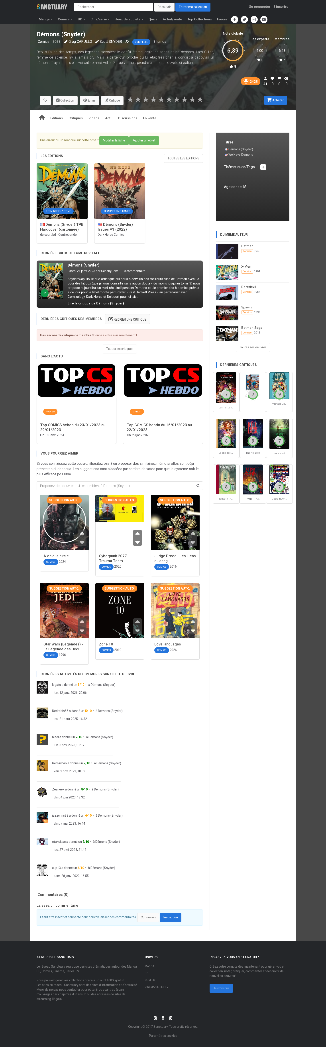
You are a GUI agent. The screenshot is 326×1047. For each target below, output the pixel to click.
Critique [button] (114, 100)
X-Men (246, 267)
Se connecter (259, 7)
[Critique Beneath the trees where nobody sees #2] (226, 479)
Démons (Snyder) (84, 265)
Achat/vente (172, 19)
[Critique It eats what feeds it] (279, 433)
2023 (57, 41)
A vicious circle (56, 556)
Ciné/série (98, 19)
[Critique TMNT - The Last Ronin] (253, 479)
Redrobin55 (60, 711)
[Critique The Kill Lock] (253, 433)
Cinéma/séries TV (156, 986)
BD (80, 19)
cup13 (56, 868)
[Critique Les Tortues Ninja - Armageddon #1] (226, 387)
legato (56, 684)
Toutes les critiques (119, 349)
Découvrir (164, 7)
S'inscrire (280, 7)
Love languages (167, 644)
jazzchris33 (60, 815)
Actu (108, 118)
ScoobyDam (109, 271)
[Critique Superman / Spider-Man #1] (253, 382)
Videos (93, 118)
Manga (44, 19)
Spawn (246, 307)
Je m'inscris (221, 988)
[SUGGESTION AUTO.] (64, 526)
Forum (222, 19)
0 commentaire (134, 271)
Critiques (76, 118)
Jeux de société (127, 19)
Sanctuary (160, 1026)
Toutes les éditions (183, 158)
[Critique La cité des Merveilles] (226, 433)
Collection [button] (67, 100)
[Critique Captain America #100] (279, 479)
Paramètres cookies (163, 1035)
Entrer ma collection (193, 7)
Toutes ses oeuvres (253, 347)
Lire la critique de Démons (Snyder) (96, 303)
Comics (64, 19)
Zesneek (58, 789)
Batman (247, 246)
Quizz (153, 19)
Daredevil (248, 287)
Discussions (127, 118)
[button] (45, 100)
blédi (55, 737)
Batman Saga (251, 328)
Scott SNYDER (111, 41)
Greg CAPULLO (80, 41)
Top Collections (199, 19)
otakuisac (59, 841)
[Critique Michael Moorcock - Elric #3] (279, 385)
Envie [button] (91, 100)
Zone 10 (106, 644)
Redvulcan (59, 763)
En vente (149, 118)
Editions (56, 118)
